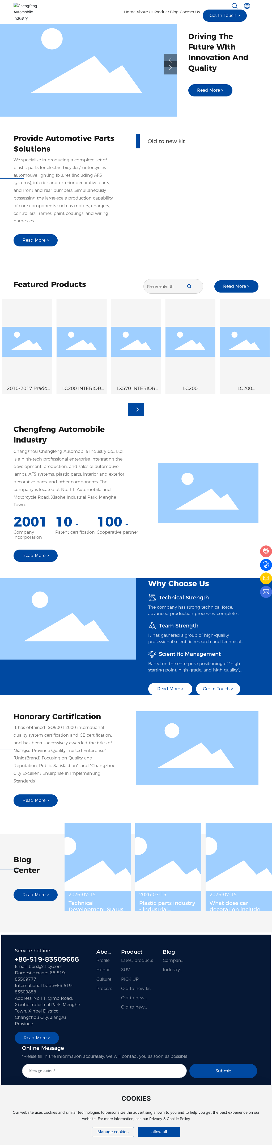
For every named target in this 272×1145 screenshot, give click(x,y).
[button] (170, 60)
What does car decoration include (235, 906)
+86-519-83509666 (47, 959)
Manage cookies (113, 1132)
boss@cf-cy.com (45, 966)
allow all (159, 1132)
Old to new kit (166, 147)
